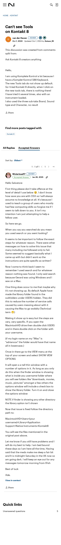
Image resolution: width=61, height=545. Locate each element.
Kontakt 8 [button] (10, 134)
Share (9, 112)
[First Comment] (44, 38)
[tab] (9, 147)
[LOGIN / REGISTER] (56, 5)
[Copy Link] (14, 45)
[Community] (11, 4)
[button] (8, 39)
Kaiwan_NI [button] (49, 41)
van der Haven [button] (19, 38)
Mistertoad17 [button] (18, 174)
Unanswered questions (30, 511)
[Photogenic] (40, 38)
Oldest (17, 160)
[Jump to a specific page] (53, 166)
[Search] (51, 5)
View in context (13, 480)
